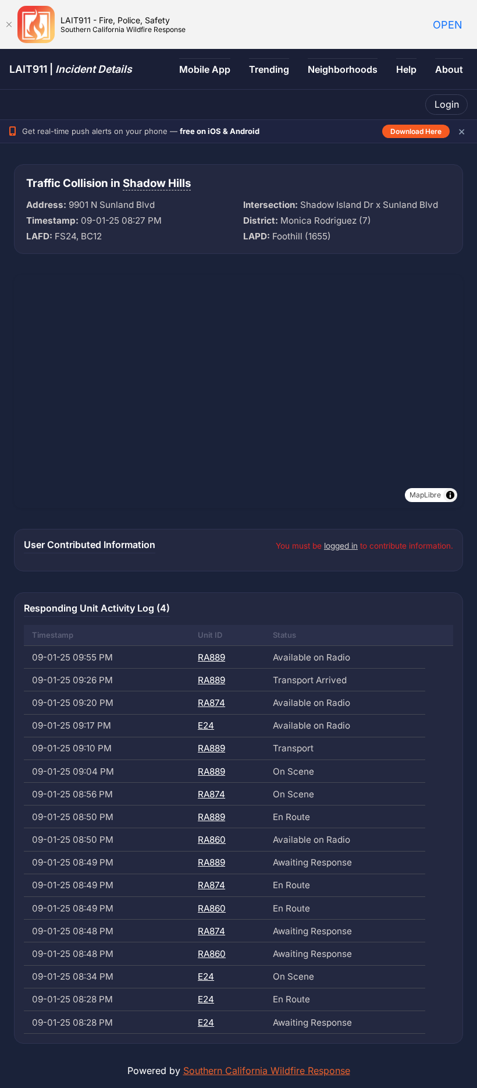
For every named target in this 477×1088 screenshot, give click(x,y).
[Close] (8, 24)
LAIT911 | (70, 69)
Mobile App (204, 69)
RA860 (212, 839)
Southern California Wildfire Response (266, 1070)
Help (406, 69)
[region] (238, 391)
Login (447, 104)
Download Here (416, 131)
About (449, 69)
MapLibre (425, 494)
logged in (341, 545)
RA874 (211, 702)
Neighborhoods (343, 69)
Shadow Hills (157, 183)
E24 (206, 725)
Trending (269, 69)
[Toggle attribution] (450, 495)
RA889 (211, 657)
